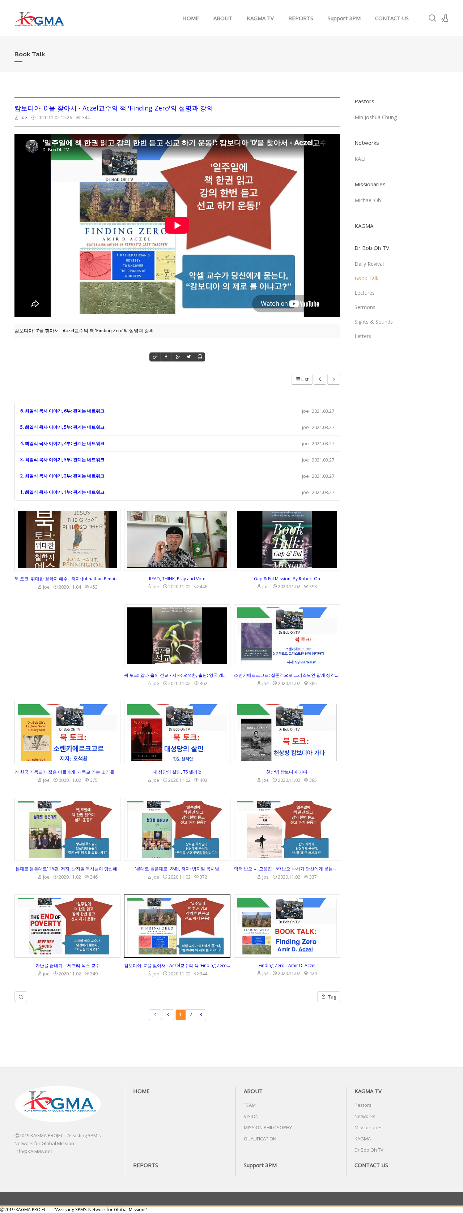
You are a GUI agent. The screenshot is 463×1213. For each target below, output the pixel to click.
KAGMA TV (260, 18)
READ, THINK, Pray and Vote (177, 579)
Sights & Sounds (373, 321)
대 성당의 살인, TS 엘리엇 (177, 772)
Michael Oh (367, 200)
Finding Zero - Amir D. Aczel (287, 965)
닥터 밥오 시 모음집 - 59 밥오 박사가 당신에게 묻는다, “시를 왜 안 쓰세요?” (287, 869)
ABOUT (222, 18)
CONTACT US (392, 18)
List (305, 379)
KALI (359, 158)
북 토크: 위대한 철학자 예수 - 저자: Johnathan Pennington (67, 579)
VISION (251, 1116)
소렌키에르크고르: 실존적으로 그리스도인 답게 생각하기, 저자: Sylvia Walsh (287, 675)
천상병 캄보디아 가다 (286, 772)
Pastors (364, 101)
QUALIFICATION (260, 1138)
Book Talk (366, 278)
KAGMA (363, 225)
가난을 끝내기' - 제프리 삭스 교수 (67, 965)
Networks (366, 142)
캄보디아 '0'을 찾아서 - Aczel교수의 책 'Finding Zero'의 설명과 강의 (113, 108)
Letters (362, 336)
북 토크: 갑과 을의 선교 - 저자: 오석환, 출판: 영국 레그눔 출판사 (177, 675)
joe (24, 117)
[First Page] (155, 1014)
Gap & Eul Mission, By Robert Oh (287, 579)
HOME (190, 18)
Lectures (364, 292)
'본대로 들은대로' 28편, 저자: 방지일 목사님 (177, 869)
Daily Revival (369, 263)
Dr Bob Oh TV (371, 247)
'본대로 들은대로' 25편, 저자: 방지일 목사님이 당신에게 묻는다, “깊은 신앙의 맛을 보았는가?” (67, 869)
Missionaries (370, 184)
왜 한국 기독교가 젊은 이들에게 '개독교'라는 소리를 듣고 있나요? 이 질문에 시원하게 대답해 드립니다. (67, 772)
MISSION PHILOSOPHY (268, 1127)
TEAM (250, 1105)
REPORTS (300, 18)
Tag (331, 996)
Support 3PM (344, 18)
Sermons (364, 307)
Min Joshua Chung (375, 117)
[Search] (432, 18)
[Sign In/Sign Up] (445, 18)
